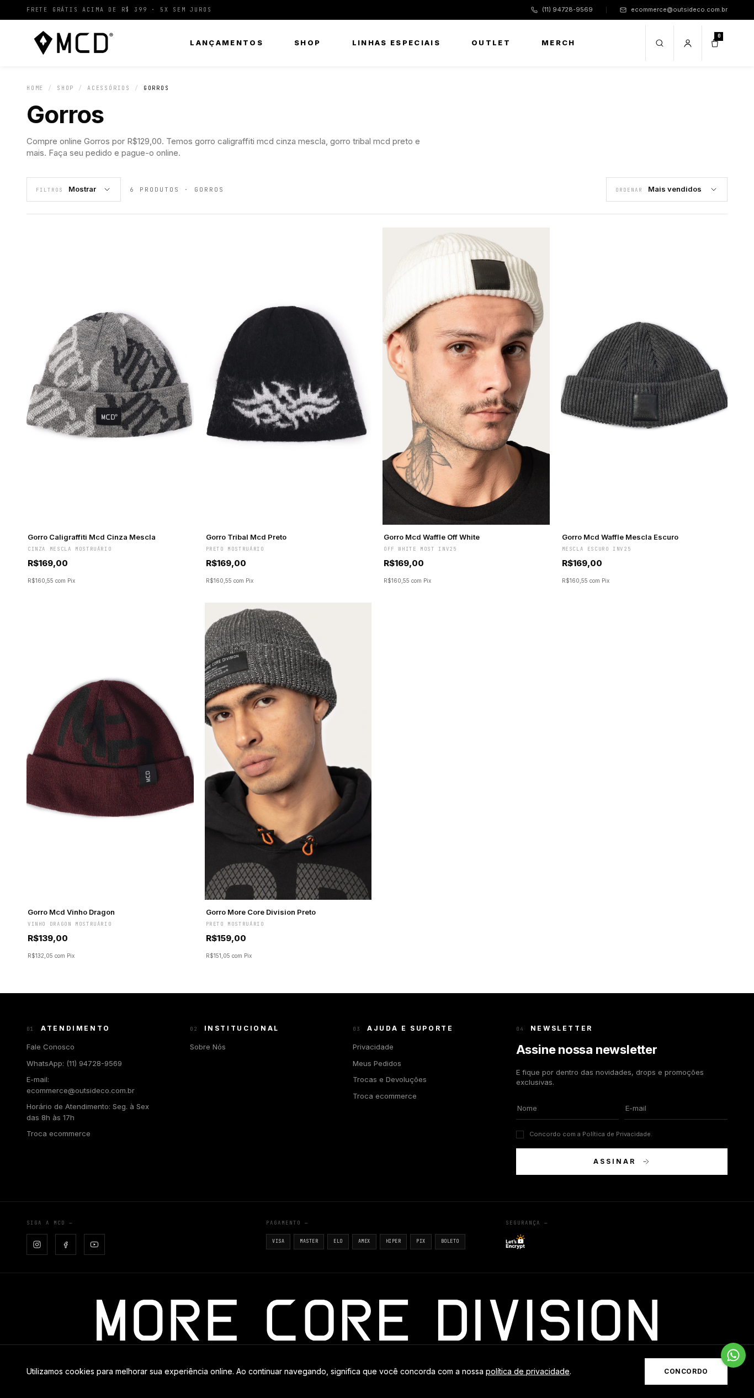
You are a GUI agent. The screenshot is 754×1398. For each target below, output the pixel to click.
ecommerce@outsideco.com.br (679, 9)
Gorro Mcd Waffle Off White (432, 536)
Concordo (686, 1371)
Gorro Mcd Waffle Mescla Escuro (620, 536)
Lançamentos (226, 42)
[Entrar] (687, 43)
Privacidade (373, 1046)
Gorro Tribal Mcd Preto (246, 536)
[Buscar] (659, 43)
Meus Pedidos (377, 1063)
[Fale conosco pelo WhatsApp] (733, 1355)
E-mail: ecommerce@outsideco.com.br (80, 1085)
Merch (558, 42)
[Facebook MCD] (65, 1244)
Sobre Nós (208, 1046)
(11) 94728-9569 (567, 9)
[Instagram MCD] (36, 1244)
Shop (307, 42)
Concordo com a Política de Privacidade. (590, 1134)
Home (35, 88)
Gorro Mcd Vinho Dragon (71, 912)
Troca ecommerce (58, 1133)
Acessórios (108, 88)
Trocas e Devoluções (390, 1079)
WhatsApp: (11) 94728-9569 (74, 1063)
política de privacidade (528, 1371)
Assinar (614, 1161)
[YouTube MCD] (94, 1244)
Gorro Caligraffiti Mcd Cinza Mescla (92, 536)
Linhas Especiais (396, 42)
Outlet (491, 42)
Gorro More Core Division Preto (261, 912)
